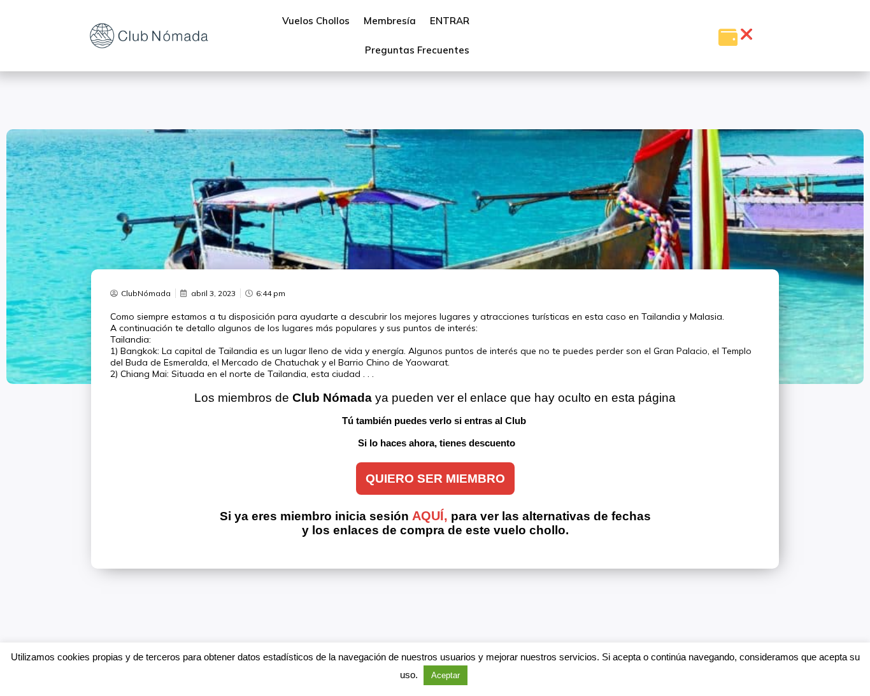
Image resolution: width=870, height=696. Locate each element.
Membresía (390, 21)
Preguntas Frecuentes (417, 50)
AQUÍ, (430, 516)
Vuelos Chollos (316, 21)
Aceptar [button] (445, 675)
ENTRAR (449, 21)
